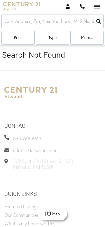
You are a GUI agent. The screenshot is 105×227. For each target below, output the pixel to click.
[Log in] (67, 6)
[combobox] (5, 21)
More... (87, 37)
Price (18, 37)
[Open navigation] (96, 6)
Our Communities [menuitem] (21, 215)
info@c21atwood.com (34, 150)
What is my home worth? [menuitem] (29, 223)
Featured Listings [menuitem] (21, 207)
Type (52, 37)
